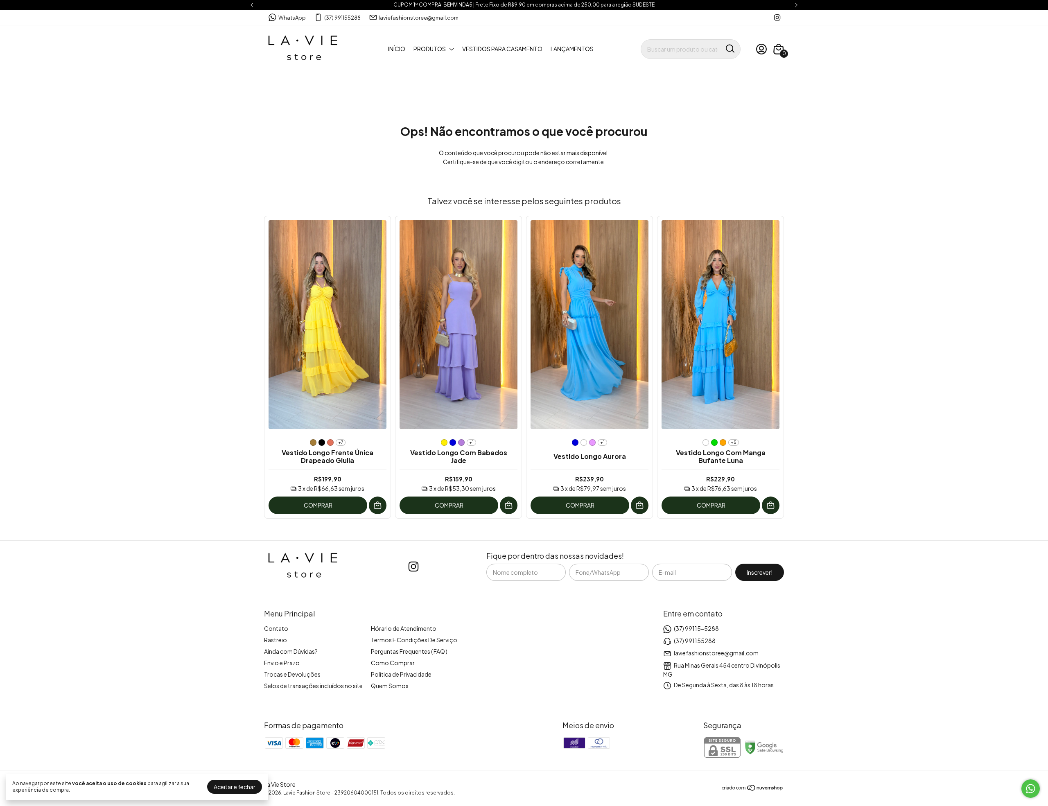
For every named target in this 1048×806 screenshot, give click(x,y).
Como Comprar (393, 662)
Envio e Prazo (282, 662)
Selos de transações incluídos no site (313, 685)
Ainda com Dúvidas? (291, 651)
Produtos (429, 48)
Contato (276, 628)
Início (396, 48)
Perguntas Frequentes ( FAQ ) (409, 651)
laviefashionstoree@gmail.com (418, 17)
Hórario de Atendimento (403, 628)
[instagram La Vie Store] (777, 17)
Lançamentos (572, 48)
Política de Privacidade (401, 674)
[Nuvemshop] (752, 788)
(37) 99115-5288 (696, 628)
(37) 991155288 (342, 17)
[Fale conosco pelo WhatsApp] (1030, 788)
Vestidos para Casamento (502, 48)
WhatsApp (292, 17)
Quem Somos (390, 685)
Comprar (318, 505)
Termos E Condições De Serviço (414, 639)
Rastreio (275, 639)
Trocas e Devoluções (292, 674)
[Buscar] (729, 48)
